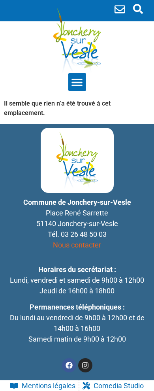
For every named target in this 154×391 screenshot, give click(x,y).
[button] (138, 9)
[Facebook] (69, 365)
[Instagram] (85, 365)
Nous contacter (77, 245)
